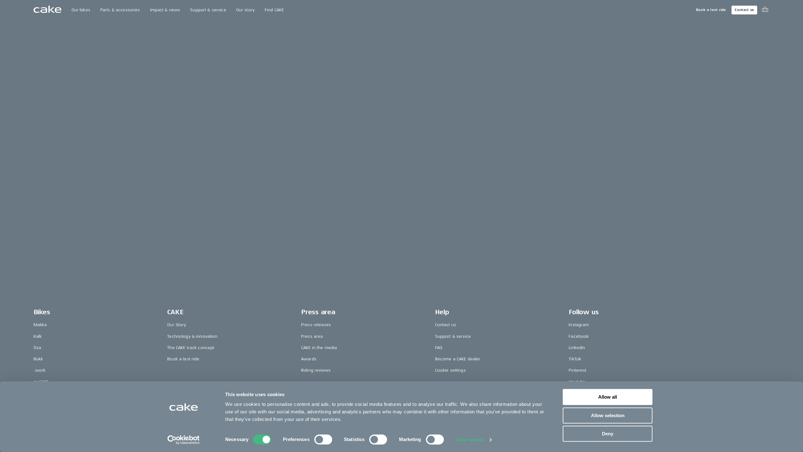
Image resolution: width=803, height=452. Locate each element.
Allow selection (608, 415)
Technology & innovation (192, 336)
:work (40, 370)
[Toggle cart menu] (765, 10)
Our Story (176, 324)
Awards (308, 359)
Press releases (316, 324)
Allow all (607, 397)
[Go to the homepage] (47, 10)
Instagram (579, 324)
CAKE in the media (319, 347)
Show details (469, 439)
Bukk (38, 359)
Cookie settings (450, 370)
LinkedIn (577, 347)
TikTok (575, 359)
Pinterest (577, 370)
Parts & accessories (120, 10)
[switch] (323, 439)
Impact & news (165, 10)
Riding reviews (316, 370)
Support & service (208, 10)
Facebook (579, 336)
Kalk (38, 336)
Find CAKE (274, 10)
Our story (245, 10)
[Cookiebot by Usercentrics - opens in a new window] (183, 439)
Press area (312, 336)
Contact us (744, 10)
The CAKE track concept (190, 347)
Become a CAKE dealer (458, 359)
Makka (40, 324)
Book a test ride (711, 10)
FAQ (438, 347)
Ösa (37, 347)
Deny (607, 433)
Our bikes (81, 10)
